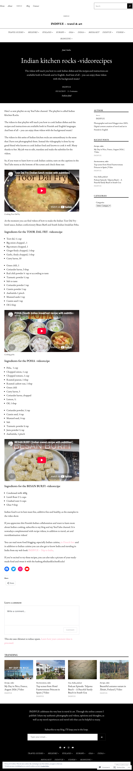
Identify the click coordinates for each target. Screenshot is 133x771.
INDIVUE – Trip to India (40, 550)
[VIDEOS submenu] (124, 32)
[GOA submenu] (74, 32)
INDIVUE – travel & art (66, 24)
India (68, 50)
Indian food (66, 95)
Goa (95, 176)
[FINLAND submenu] (52, 32)
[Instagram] (20, 569)
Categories (100, 202)
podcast (105, 176)
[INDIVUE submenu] (112, 32)
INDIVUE (66, 87)
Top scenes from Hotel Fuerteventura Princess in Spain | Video (108, 166)
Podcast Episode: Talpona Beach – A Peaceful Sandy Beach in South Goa (108, 181)
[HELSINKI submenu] (38, 32)
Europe (96, 146)
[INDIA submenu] (84, 32)
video (102, 146)
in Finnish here (68, 542)
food (63, 50)
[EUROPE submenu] (65, 32)
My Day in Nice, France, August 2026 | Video (109, 150)
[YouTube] (27, 569)
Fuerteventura (99, 161)
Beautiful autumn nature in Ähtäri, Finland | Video (113, 688)
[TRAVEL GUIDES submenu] (24, 32)
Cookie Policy (45, 766)
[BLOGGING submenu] (71, 38)
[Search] (129, 6)
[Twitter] (13, 569)
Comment (70, 630)
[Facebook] (6, 569)
